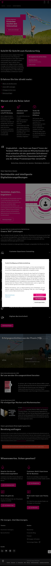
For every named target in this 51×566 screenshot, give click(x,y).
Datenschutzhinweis (10, 295)
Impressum (7, 297)
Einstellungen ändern (40, 302)
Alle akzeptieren (40, 295)
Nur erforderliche (40, 298)
